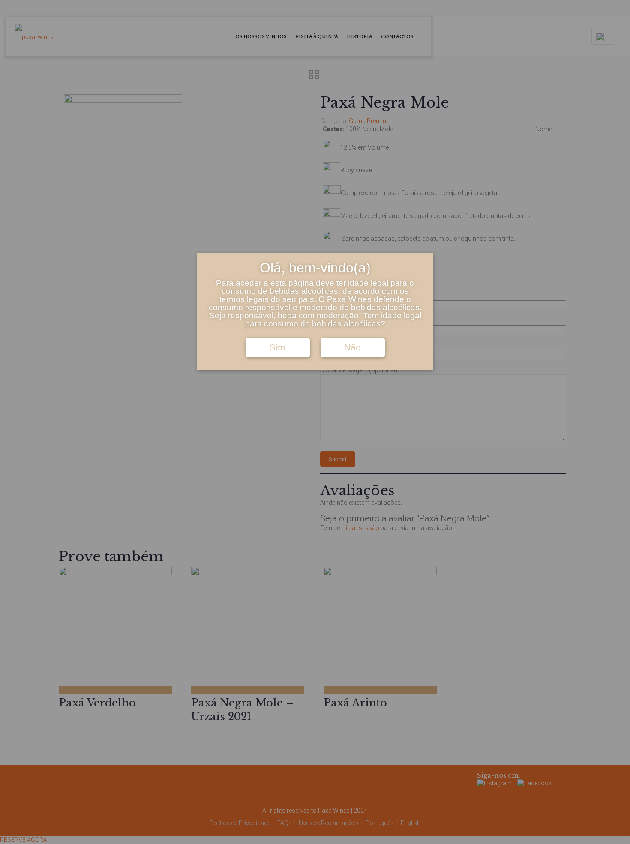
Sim (277, 347)
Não (352, 347)
